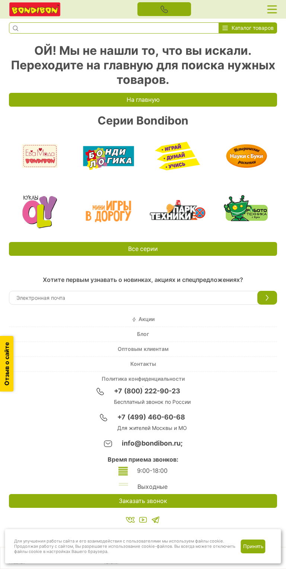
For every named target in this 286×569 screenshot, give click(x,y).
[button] (15, 28)
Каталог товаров (253, 28)
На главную (143, 99)
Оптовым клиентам (143, 349)
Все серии (143, 248)
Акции (147, 319)
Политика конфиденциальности (143, 379)
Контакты (143, 364)
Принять (253, 546)
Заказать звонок (143, 500)
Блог (143, 334)
